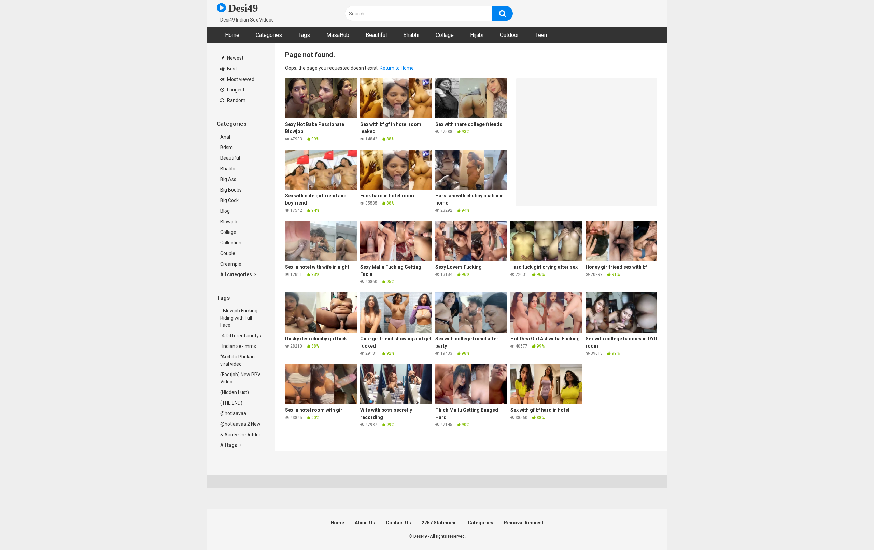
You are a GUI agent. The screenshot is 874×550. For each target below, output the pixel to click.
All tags (229, 445)
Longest (235, 90)
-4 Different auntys (240, 335)
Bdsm (226, 147)
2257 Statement (439, 522)
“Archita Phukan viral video (237, 360)
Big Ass (228, 179)
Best (231, 68)
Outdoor (509, 35)
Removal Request (524, 522)
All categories (236, 274)
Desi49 (242, 8)
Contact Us (398, 522)
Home (232, 35)
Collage (445, 35)
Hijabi (476, 35)
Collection (230, 242)
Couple (227, 253)
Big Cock (229, 200)
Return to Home (397, 68)
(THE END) (231, 403)
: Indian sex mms (238, 346)
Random (235, 100)
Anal (225, 137)
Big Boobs (231, 190)
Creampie (230, 264)
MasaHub (337, 35)
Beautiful (376, 35)
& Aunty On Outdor (240, 434)
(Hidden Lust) (234, 392)
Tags (304, 35)
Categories (269, 35)
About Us (365, 522)
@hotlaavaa (233, 413)
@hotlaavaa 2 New (240, 424)
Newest (234, 58)
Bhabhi (411, 35)
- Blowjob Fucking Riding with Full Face (238, 318)
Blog (225, 211)
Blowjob (228, 221)
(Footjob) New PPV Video (240, 378)
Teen (541, 35)
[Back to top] (851, 529)
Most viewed (240, 79)
